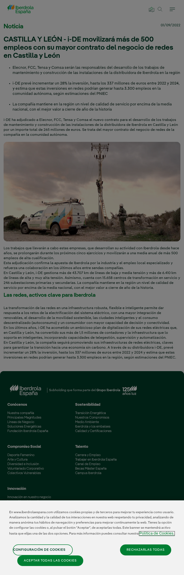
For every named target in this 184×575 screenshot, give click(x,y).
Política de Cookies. (156, 533)
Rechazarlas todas (146, 549)
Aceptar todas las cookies (50, 560)
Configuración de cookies (39, 549)
